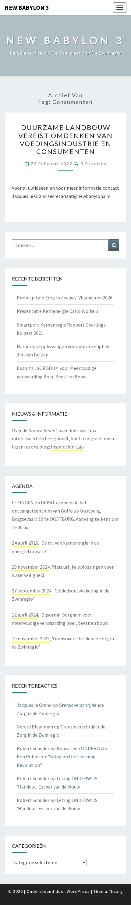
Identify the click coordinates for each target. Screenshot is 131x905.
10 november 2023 (31, 638)
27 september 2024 (31, 591)
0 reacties (93, 163)
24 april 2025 (25, 543)
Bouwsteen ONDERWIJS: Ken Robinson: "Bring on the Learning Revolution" (62, 756)
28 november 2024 (31, 567)
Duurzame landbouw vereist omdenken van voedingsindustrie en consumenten (65, 139)
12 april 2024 (25, 615)
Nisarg (116, 891)
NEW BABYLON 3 (27, 7)
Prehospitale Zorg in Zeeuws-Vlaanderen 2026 (64, 298)
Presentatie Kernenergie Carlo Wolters (57, 311)
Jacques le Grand (34, 705)
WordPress (78, 891)
